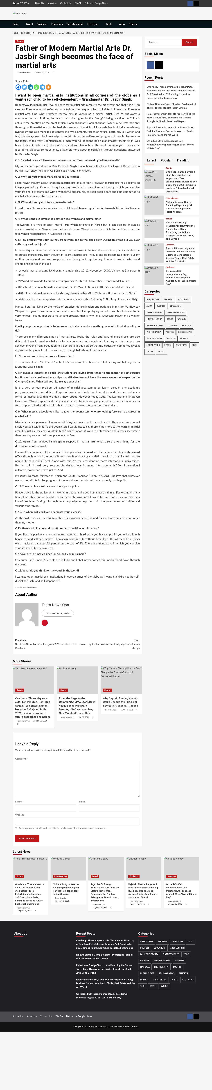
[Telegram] (42, 87)
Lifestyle (92, 24)
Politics (169, 332)
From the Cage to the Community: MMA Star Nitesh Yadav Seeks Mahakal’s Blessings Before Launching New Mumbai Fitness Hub (77, 706)
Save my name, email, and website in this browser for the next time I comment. (62, 828)
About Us (39, 3)
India (15, 24)
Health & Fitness (155, 326)
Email (83, 801)
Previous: (45, 644)
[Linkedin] (30, 87)
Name (19, 801)
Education (57, 24)
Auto (122, 24)
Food (170, 319)
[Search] (197, 24)
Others (133, 24)
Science (184, 339)
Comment (21, 759)
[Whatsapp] (36, 87)
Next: (110, 644)
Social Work (153, 345)
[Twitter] (24, 87)
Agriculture (153, 299)
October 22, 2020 (42, 73)
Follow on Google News (96, 3)
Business (42, 24)
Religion (171, 339)
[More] (48, 87)
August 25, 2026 (40, 721)
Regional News (154, 339)
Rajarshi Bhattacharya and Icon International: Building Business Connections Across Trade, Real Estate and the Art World (170, 131)
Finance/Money (154, 319)
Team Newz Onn (24, 73)
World (29, 24)
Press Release (185, 332)
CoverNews (116, 1026)
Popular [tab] (166, 160)
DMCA (78, 3)
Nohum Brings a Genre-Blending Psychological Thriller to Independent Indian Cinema (171, 106)
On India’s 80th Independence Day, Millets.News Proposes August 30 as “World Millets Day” (170, 145)
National (186, 326)
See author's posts (57, 613)
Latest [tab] (151, 160)
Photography (154, 332)
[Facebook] (18, 87)
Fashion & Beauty (175, 312)
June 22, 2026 (83, 717)
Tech (108, 24)
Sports (20, 41)
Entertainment (75, 24)
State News (181, 345)
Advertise (51, 3)
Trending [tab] (182, 160)
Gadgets (181, 319)
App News (168, 299)
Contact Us (65, 3)
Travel (169, 219)
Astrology (183, 299)
